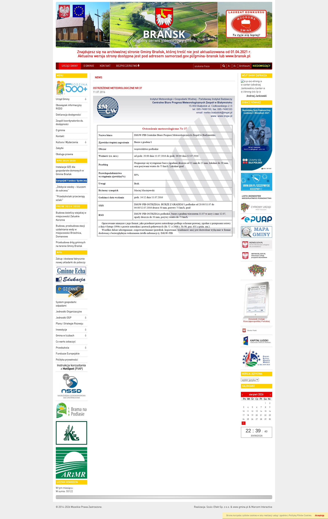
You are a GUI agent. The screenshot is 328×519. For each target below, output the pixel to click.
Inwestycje (61, 329)
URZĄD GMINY (70, 65)
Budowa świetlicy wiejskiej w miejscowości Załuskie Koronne (71, 216)
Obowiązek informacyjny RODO (69, 107)
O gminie (60, 130)
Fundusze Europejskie (68, 353)
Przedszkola (62, 347)
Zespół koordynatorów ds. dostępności (70, 122)
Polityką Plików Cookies (300, 515)
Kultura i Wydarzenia (67, 142)
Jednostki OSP (63, 317)
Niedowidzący (261, 65)
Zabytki (60, 148)
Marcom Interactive (261, 507)
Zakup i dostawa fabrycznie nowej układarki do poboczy (70, 260)
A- (229, 65)
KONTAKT (105, 65)
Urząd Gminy (62, 99)
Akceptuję (319, 515)
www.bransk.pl (238, 56)
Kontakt (60, 136)
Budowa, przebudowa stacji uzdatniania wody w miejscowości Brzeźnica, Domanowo (70, 231)
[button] (138, 66)
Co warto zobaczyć (66, 341)
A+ (234, 65)
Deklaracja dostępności (68, 114)
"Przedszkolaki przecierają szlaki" (70, 198)
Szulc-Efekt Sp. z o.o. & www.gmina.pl (227, 507)
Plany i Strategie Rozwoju (69, 323)
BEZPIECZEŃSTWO (126, 65)
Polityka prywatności (67, 359)
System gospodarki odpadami (66, 304)
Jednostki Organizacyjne (69, 311)
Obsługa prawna (64, 154)
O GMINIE (89, 65)
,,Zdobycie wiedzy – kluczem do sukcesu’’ (71, 188)
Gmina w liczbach (65, 335)
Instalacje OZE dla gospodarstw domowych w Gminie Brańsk (70, 170)
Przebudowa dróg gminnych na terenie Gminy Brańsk (70, 244)
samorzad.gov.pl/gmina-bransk (191, 56)
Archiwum (244, 65)
